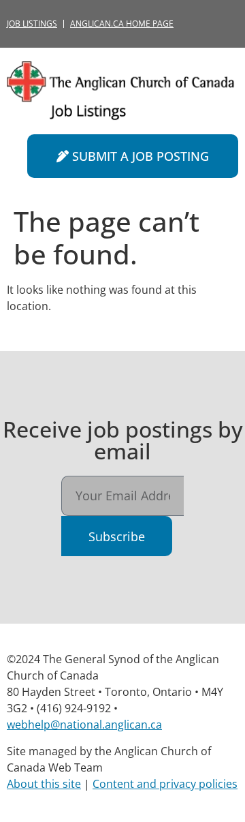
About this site (44, 783)
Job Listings (32, 23)
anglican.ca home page (122, 23)
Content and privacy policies (165, 783)
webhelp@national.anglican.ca (84, 724)
